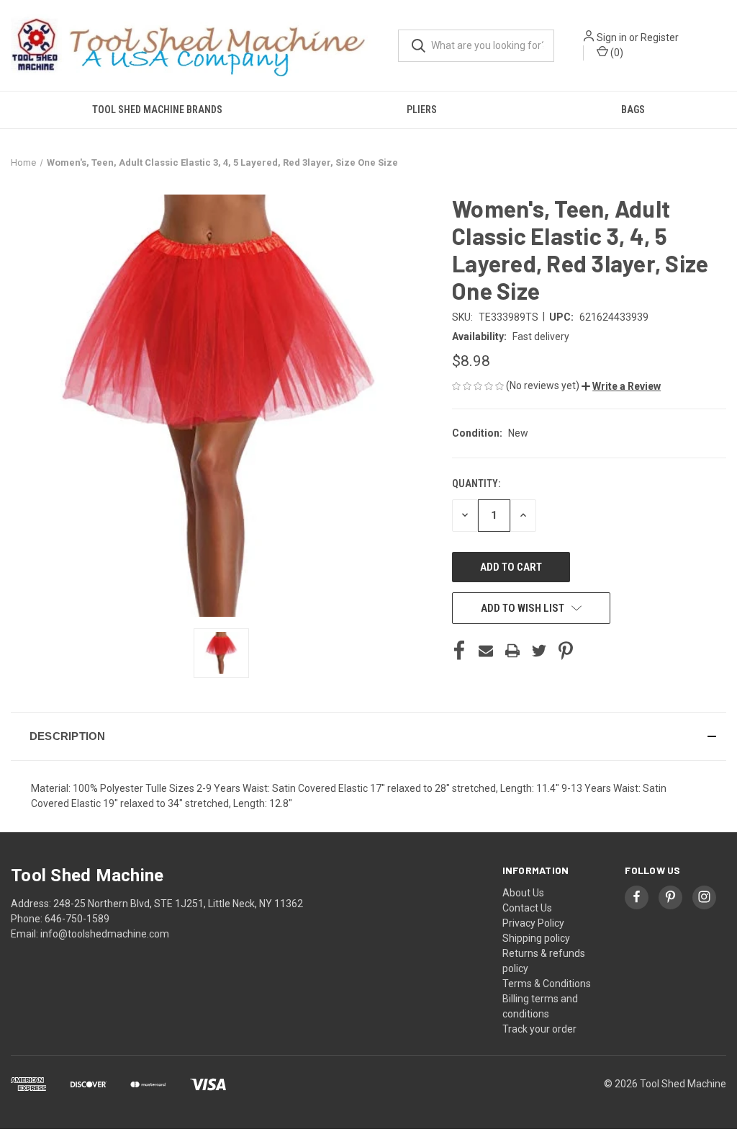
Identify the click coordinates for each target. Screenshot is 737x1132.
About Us (523, 893)
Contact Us (527, 908)
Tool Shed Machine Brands (157, 109)
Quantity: (476, 483)
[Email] (486, 651)
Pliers (422, 109)
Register (660, 37)
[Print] (512, 651)
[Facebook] (459, 651)
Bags (633, 109)
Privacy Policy (533, 923)
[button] (621, 386)
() (615, 52)
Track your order (539, 1029)
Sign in (612, 37)
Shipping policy (536, 938)
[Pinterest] (566, 651)
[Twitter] (539, 651)
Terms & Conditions (546, 983)
